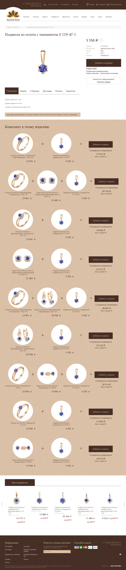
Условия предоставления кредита (87, 12)
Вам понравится (20, 482)
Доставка (39, 12)
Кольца (36, 17)
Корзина (91, 4)
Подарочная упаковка (111, 12)
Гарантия (70, 90)
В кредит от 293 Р (91, 68)
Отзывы (7, 559)
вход (119, 4)
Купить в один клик (92, 73)
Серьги (45, 17)
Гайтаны (109, 17)
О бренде (34, 90)
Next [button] (124, 504)
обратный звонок (36, 6)
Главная (9, 27)
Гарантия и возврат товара (62, 12)
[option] (43, 62)
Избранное (102, 4)
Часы (92, 17)
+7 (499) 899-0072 (31, 3)
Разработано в (106, 566)
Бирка (23, 90)
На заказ (75, 4)
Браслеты (66, 17)
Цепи (100, 17)
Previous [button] (1, 504)
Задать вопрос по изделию (109, 73)
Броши (84, 17)
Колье (75, 17)
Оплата (47, 12)
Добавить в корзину (104, 63)
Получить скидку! (104, 82)
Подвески (55, 17)
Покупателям (53, 4)
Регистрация (113, 4)
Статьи (30, 12)
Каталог (26, 17)
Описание (12, 90)
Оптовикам (65, 4)
